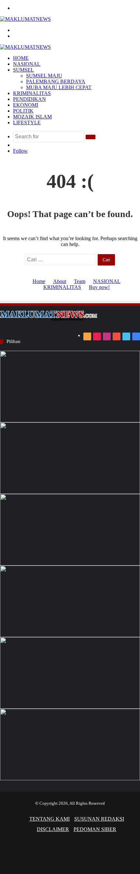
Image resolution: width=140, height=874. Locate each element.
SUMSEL (23, 70)
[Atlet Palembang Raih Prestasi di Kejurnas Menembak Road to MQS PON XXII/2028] (70, 386)
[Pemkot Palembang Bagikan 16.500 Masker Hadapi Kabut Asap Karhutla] (70, 601)
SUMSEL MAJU (44, 75)
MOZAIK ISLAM (32, 116)
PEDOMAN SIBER (95, 829)
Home (39, 281)
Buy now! (99, 287)
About (59, 281)
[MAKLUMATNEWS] (25, 19)
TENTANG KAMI (49, 819)
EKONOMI (25, 105)
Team (79, 281)
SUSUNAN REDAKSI (99, 819)
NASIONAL (26, 64)
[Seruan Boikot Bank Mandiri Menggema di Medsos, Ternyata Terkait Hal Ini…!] (70, 458)
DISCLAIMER (53, 829)
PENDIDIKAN (29, 99)
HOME (21, 58)
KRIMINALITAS (32, 93)
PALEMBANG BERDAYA (55, 81)
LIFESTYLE (27, 122)
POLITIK (23, 111)
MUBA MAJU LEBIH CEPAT (58, 87)
